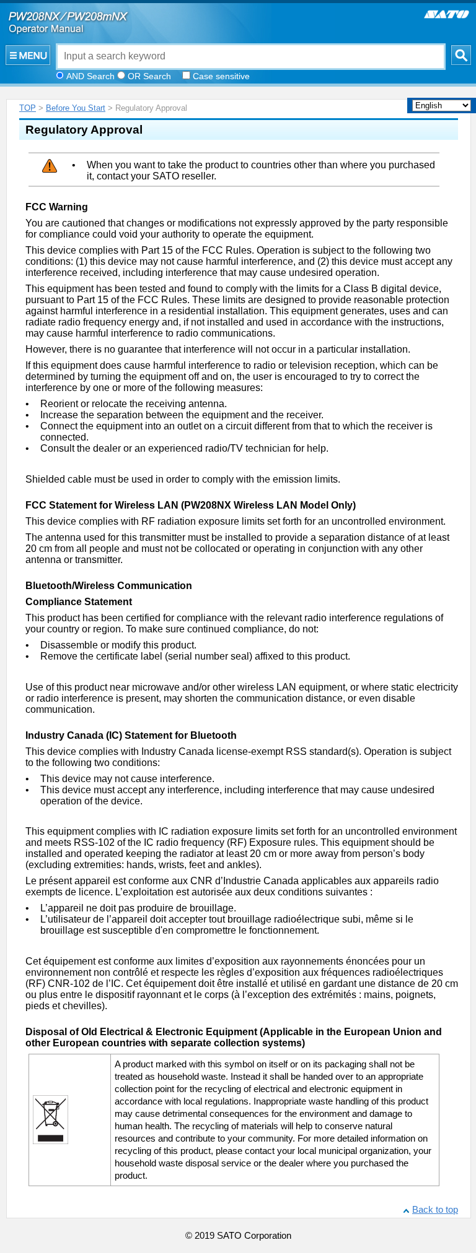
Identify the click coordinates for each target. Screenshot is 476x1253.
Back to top (435, 1210)
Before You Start (75, 108)
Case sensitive (221, 76)
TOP (27, 108)
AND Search (90, 76)
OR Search (149, 76)
